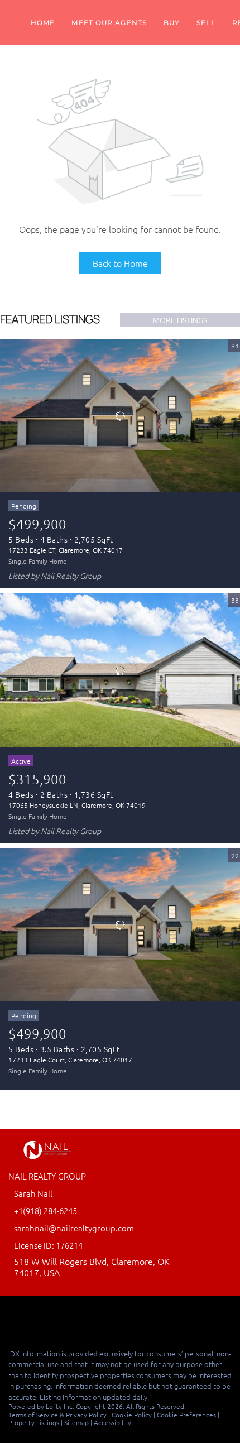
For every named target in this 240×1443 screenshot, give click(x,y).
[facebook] (13, 1315)
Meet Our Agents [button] (109, 22)
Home (43, 22)
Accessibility (112, 1422)
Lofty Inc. (60, 1406)
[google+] (58, 1315)
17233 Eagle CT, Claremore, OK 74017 (65, 549)
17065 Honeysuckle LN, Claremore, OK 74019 (77, 804)
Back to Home (120, 263)
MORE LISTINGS (180, 319)
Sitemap (76, 1422)
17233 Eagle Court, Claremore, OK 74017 (70, 1059)
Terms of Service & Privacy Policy (57, 1414)
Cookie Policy (132, 1414)
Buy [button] (172, 22)
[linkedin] (35, 1315)
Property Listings (33, 1422)
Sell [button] (205, 22)
